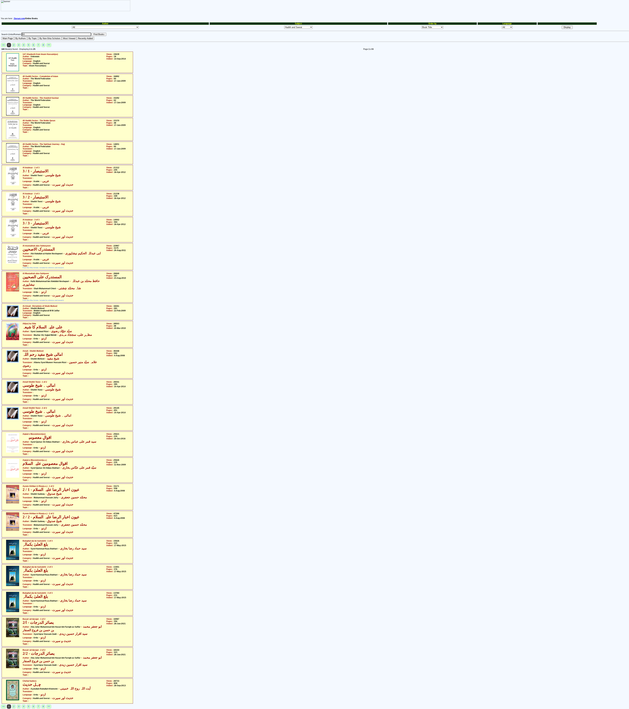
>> (49, 45)
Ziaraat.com (19, 18)
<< (3, 45)
